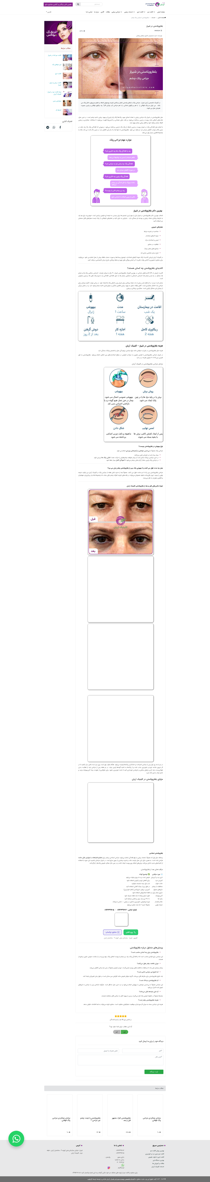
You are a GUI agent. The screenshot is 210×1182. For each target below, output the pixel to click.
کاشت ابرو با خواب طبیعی (156, 1157)
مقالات (108, 12)
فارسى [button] (49, 12)
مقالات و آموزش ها (158, 1163)
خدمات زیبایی (128, 12)
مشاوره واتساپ (111, 932)
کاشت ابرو (140, 12)
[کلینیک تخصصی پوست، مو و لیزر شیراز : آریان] (155, 4)
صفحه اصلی (161, 12)
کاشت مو (150, 12)
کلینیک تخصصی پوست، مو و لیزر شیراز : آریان (121, 1179)
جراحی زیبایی (116, 12)
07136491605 (109, 909)
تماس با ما (89, 12)
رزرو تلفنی (129, 932)
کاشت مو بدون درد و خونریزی (154, 1154)
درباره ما (96, 12)
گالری (102, 12)
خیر (117, 1032)
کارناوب (90, 1179)
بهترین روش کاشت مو (157, 1151)
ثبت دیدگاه (154, 1071)
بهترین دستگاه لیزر (158, 1160)
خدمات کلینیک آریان (158, 1166)
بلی (124, 1032)
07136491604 (122, 909)
